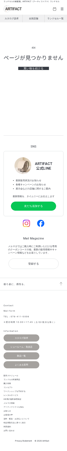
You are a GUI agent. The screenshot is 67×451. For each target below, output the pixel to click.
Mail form (9, 311)
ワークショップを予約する (15, 391)
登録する (33, 263)
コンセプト (8, 387)
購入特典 (7, 383)
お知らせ (7, 411)
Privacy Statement (23, 441)
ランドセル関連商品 (12, 379)
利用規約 (7, 427)
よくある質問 (21, 365)
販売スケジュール (11, 376)
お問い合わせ (9, 431)
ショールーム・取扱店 (21, 347)
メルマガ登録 (9, 403)
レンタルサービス (11, 395)
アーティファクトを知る (14, 407)
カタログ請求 (12, 18)
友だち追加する (33, 205)
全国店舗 (33, 18)
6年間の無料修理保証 (12, 399)
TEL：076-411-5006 (16, 317)
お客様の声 (8, 415)
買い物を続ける (34, 68)
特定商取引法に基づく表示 (15, 423)
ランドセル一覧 (55, 18)
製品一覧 (21, 356)
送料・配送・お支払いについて (16, 419)
